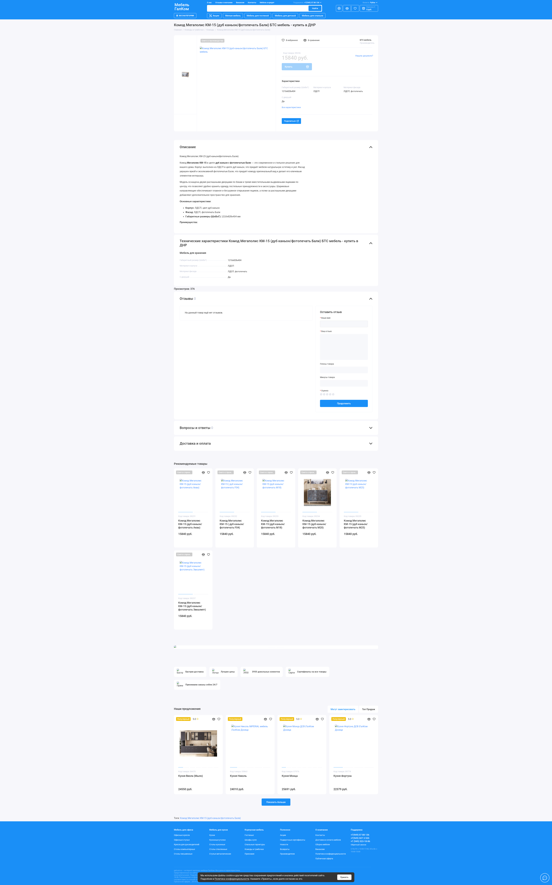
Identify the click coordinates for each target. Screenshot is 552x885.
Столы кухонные (217, 844)
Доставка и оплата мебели (328, 840)
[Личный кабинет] (339, 8)
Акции (216, 15)
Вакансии (240, 2)
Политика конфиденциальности (232, 879)
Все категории (186, 16)
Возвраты (285, 849)
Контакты (252, 2)
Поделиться (290, 121)
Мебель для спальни (312, 15)
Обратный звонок (358, 845)
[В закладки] (208, 472)
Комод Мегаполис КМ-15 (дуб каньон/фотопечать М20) (314, 524)
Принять (344, 877)
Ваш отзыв (326, 331)
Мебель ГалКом (182, 7)
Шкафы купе (251, 840)
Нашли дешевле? (364, 55)
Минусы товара (327, 377)
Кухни (212, 835)
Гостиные (249, 835)
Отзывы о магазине (223, 2)
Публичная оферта (324, 858)
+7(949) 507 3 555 (360, 838)
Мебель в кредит (267, 2)
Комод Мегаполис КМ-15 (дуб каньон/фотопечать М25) (356, 524)
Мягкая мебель (233, 15)
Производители (287, 854)
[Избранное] (355, 8)
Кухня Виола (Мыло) (190, 775)
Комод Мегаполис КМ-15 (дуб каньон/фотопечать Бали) (210, 818)
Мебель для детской (285, 15)
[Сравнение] (347, 8)
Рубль (369, 2)
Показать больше (276, 802)
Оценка (324, 390)
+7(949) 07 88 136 (306, 2)
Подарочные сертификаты (292, 840)
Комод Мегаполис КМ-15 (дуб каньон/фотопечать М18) (273, 524)
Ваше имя (325, 318)
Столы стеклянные (218, 849)
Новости (284, 844)
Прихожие (249, 854)
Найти (315, 8)
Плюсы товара (327, 364)
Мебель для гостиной (258, 15)
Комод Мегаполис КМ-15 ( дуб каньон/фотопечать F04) (232, 524)
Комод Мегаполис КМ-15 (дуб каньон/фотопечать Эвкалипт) (192, 606)
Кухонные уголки (217, 840)
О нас (209, 2)
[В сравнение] (203, 472)
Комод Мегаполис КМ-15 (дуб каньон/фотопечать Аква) (190, 524)
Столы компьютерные (184, 849)
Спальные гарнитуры (255, 844)
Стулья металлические (220, 854)
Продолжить (344, 403)
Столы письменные (183, 854)
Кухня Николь (238, 775)
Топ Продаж (368, 709)
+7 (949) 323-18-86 (360, 841)
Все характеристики (291, 107)
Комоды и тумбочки (254, 849)
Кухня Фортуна (343, 775)
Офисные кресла (182, 835)
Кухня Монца (290, 775)
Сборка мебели (322, 844)
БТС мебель (365, 40)
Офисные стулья (182, 840)
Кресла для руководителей (186, 844)
